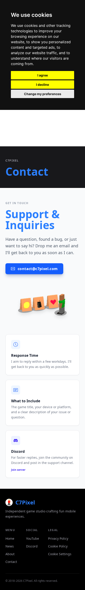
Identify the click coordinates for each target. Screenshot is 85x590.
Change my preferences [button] (42, 94)
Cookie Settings (59, 554)
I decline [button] (42, 84)
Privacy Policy (58, 538)
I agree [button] (42, 75)
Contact (11, 562)
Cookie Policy (58, 546)
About (10, 554)
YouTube (32, 538)
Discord (32, 546)
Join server (18, 470)
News (9, 546)
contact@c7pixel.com (38, 268)
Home (9, 538)
